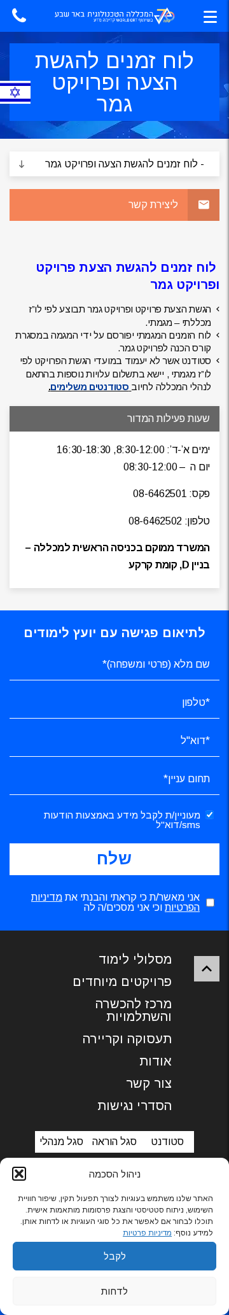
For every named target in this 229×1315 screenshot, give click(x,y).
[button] (19, 1173)
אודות (155, 1061)
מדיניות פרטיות (147, 1232)
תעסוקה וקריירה (127, 1038)
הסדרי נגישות (134, 1105)
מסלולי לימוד (135, 959)
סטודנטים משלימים (89, 386)
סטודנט (167, 1141)
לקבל (115, 1256)
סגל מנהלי (61, 1141)
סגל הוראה (114, 1141)
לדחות (114, 1291)
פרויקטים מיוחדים (122, 981)
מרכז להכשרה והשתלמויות (133, 1010)
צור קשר (149, 1083)
